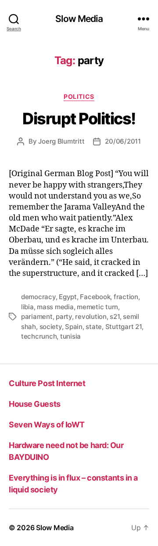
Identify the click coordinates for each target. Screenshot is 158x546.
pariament (37, 316)
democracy (38, 297)
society (51, 326)
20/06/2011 (122, 141)
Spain (74, 326)
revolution (90, 316)
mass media (55, 307)
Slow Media (78, 18)
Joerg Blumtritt (61, 141)
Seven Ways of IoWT (47, 424)
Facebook (95, 297)
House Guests (35, 404)
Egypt (68, 297)
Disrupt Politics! (79, 118)
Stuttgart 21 (123, 326)
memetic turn (97, 307)
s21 (114, 316)
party (64, 316)
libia (27, 307)
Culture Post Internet (47, 383)
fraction (126, 297)
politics (79, 96)
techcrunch (39, 336)
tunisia (70, 336)
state (94, 326)
